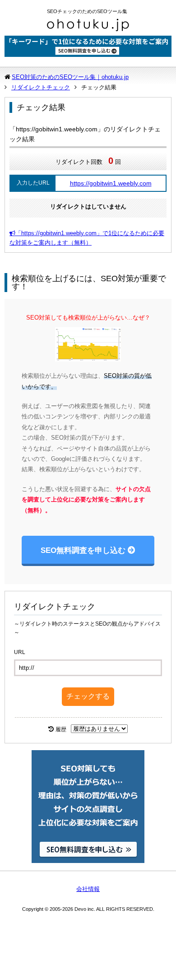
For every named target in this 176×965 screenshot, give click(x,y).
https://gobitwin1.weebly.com (111, 183)
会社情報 (88, 889)
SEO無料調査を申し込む (83, 550)
